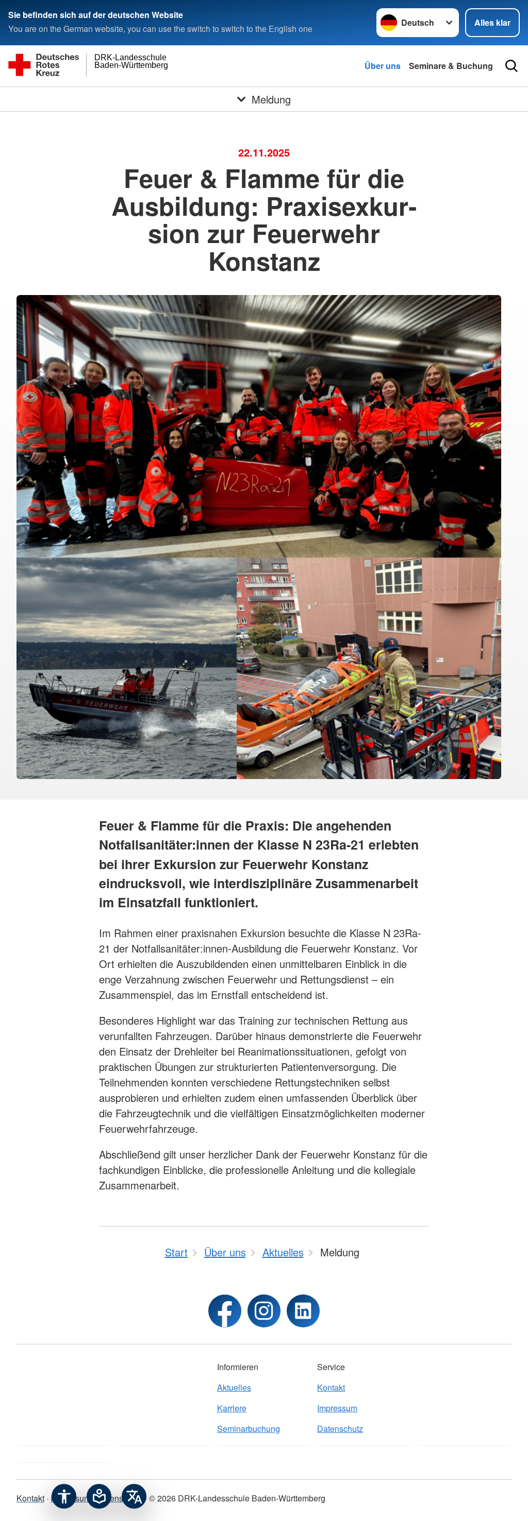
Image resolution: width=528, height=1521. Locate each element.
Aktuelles (234, 1387)
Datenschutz (340, 1428)
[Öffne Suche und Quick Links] (511, 66)
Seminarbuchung (248, 1428)
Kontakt (331, 1387)
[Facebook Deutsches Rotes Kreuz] (224, 1310)
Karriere (231, 1408)
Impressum (337, 1408)
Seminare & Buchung (451, 66)
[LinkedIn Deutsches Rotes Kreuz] (303, 1310)
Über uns (383, 66)
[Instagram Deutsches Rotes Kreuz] (264, 1310)
